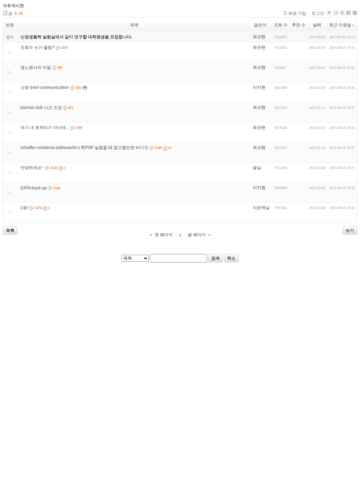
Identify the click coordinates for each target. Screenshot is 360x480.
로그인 (317, 13)
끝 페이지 (197, 234)
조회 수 (281, 24)
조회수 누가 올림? (37, 47)
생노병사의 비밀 (35, 67)
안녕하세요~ (32, 167)
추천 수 (299, 24)
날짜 (317, 24)
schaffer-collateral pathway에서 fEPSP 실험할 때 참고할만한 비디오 (84, 147)
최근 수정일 (340, 24)
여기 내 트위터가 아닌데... (44, 127)
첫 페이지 (164, 234)
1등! (24, 207)
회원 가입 (297, 13)
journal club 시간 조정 (41, 107)
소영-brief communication (44, 87)
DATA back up (33, 188)
